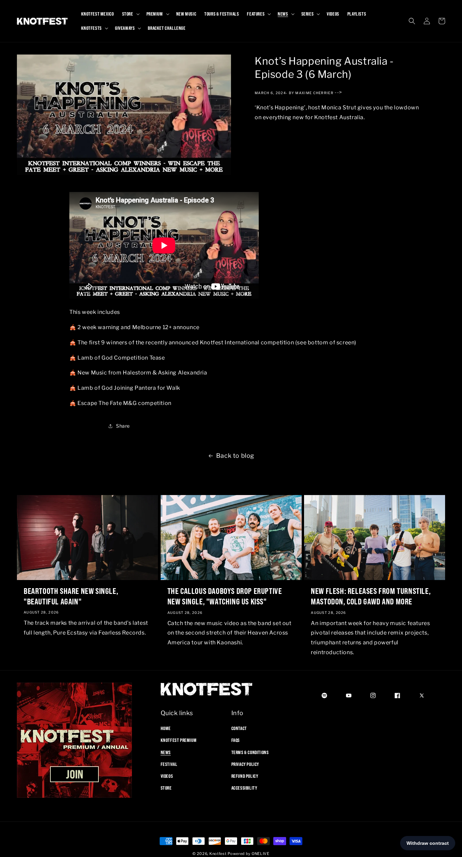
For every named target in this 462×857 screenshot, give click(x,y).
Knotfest (218, 853)
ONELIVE (261, 853)
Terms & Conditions (250, 752)
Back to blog (235, 455)
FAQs (235, 740)
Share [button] (123, 426)
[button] (130, 14)
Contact (239, 728)
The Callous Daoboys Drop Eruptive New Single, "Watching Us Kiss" (224, 596)
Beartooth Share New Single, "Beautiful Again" (71, 596)
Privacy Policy (245, 764)
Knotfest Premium (179, 740)
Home (166, 728)
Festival (169, 764)
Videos (167, 776)
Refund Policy (244, 776)
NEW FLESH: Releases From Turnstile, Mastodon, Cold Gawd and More (371, 596)
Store (166, 788)
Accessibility (244, 788)
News (166, 752)
